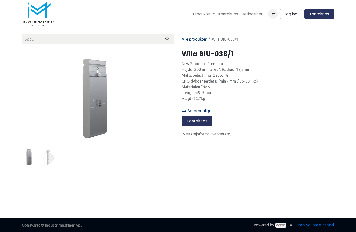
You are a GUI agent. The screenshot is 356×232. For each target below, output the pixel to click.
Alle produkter (194, 39)
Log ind (291, 14)
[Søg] (167, 39)
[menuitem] (204, 14)
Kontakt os (319, 14)
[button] (33, 98)
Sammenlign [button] (199, 111)
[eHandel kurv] (273, 14)
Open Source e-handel (315, 225)
